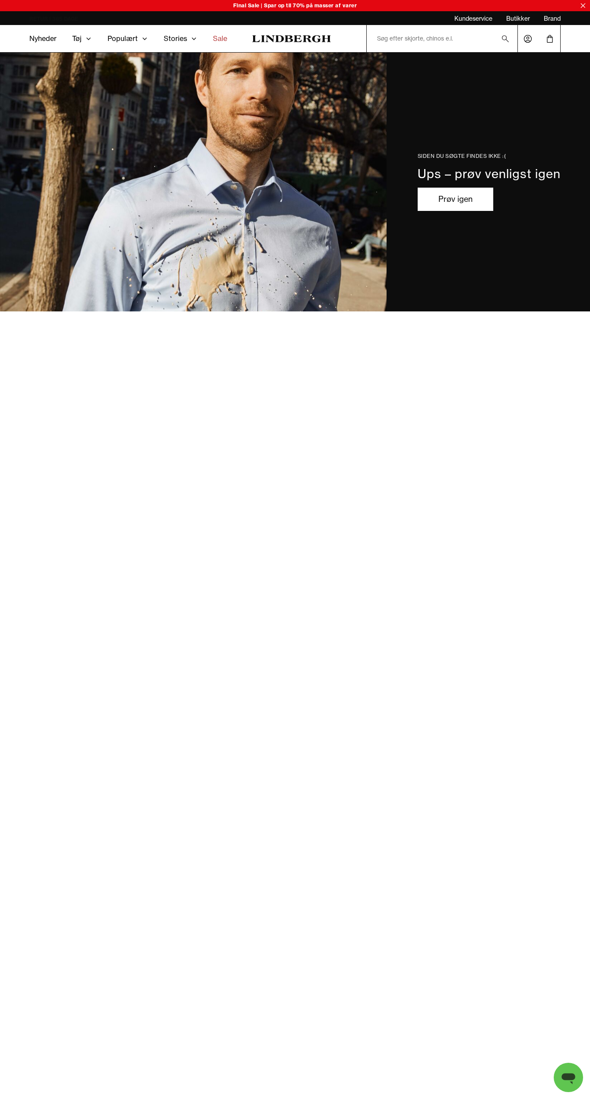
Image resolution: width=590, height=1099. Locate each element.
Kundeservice (473, 18)
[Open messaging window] (568, 1077)
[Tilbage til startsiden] (291, 38)
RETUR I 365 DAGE (53, 19)
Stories (175, 38)
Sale (220, 38)
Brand (552, 18)
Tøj (77, 38)
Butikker (518, 18)
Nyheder (43, 38)
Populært (123, 38)
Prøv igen (455, 199)
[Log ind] (528, 39)
